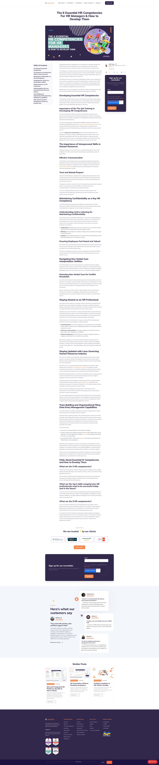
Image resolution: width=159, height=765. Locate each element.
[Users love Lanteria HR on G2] (55, 751)
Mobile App (66, 738)
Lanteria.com (85, 382)
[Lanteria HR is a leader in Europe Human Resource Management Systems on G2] (48, 742)
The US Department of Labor (79, 367)
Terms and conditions (95, 730)
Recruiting (66, 728)
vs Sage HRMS (106, 726)
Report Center (67, 736)
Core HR (66, 724)
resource (84, 434)
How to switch (80, 726)
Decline (102, 762)
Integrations (79, 728)
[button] (62, 3)
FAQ (91, 726)
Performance (67, 730)
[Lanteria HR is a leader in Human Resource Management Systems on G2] (55, 742)
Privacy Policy (119, 98)
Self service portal (68, 734)
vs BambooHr (106, 721)
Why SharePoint (80, 732)
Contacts (92, 728)
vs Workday (105, 728)
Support (91, 724)
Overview (66, 721)
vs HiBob (105, 724)
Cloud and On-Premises (82, 730)
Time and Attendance (69, 726)
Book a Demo (109, 3)
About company (93, 721)
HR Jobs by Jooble (81, 734)
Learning (66, 732)
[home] (50, 3)
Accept (109, 762)
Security (79, 721)
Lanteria (82, 438)
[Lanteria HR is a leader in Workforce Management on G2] (48, 751)
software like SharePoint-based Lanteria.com (89, 124)
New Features (80, 724)
